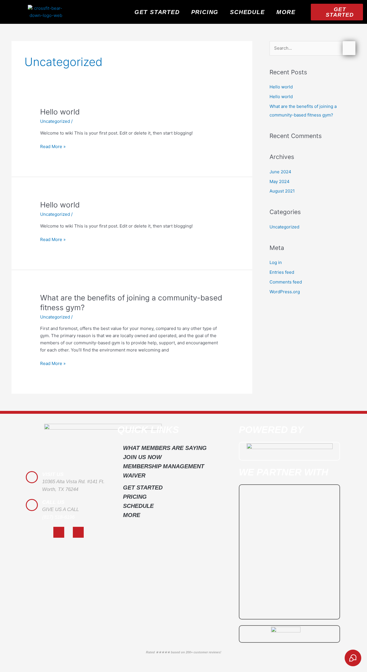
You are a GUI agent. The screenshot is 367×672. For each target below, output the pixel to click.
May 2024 (280, 181)
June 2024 (280, 171)
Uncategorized (55, 121)
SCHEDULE (247, 12)
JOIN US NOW (142, 457)
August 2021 (282, 191)
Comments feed (286, 282)
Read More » (53, 146)
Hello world (60, 111)
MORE (286, 12)
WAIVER (134, 475)
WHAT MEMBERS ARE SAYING (165, 448)
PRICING (205, 12)
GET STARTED (157, 12)
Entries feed (282, 272)
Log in (276, 262)
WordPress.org (285, 291)
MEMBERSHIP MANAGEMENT (163, 466)
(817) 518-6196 (58, 517)
